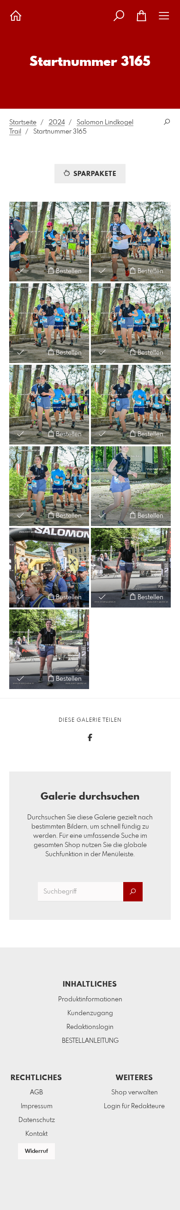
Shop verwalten (134, 1092)
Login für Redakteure (134, 1106)
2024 (56, 122)
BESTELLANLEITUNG (90, 1041)
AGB (36, 1092)
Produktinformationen (90, 999)
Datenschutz (36, 1120)
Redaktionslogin (90, 1027)
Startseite (22, 122)
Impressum (37, 1106)
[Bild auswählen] (20, 270)
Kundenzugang (90, 1013)
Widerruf (36, 1151)
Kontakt (36, 1134)
